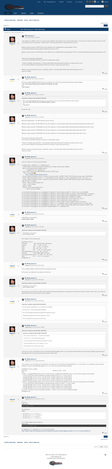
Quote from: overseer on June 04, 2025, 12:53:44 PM (34, 330)
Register (106, 2)
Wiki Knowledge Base (49, 2)
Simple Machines (62, 454)
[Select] (26, 404)
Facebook (69, 2)
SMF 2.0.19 (48, 454)
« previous (102, 23)
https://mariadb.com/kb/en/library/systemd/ (36, 174)
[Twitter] (90, 2)
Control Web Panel (18, 7)
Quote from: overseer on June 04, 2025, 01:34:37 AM (34, 230)
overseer (12, 79)
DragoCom (12, 43)
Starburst (12, 266)
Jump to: (96, 446)
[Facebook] (87, 2)
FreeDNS (61, 2)
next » (106, 23)
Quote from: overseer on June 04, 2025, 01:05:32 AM (34, 98)
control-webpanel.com (56, 456)
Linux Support (78, 2)
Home (38, 2)
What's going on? (29, 35)
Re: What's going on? (30, 77)
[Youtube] (93, 2)
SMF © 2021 (55, 454)
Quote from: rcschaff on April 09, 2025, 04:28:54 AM (34, 304)
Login (98, 2)
